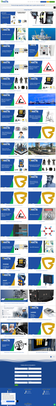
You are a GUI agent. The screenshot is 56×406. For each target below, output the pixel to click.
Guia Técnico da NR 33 (42, 221)
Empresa (16, 370)
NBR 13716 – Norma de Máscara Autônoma (42, 123)
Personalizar (4, 401)
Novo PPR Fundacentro (42, 254)
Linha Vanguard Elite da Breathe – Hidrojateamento (14, 90)
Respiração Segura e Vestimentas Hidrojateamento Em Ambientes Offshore (14, 352)
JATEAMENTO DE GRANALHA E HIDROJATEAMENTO (42, 205)
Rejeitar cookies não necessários (10, 401)
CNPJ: (29, 374)
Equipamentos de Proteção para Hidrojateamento (41, 172)
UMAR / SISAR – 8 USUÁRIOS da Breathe (14, 74)
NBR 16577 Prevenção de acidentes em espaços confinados (14, 221)
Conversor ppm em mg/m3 (41, 41)
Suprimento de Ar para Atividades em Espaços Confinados (14, 25)
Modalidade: (16, 381)
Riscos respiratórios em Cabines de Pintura (41, 270)
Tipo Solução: (29, 381)
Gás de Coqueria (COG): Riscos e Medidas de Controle (42, 156)
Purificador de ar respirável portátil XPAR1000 (14, 270)
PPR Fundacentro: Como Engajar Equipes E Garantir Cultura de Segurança (14, 41)
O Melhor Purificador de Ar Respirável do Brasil (14, 123)
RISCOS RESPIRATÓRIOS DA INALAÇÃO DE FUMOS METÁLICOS (14, 205)
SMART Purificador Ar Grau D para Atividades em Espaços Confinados (14, 172)
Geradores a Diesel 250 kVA (41, 303)
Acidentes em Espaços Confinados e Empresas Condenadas (42, 74)
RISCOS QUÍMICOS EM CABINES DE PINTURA (42, 352)
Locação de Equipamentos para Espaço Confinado (14, 254)
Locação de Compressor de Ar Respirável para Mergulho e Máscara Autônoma (14, 303)
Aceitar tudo (8, 403)
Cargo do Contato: (17, 374)
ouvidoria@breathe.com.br (47, 394)
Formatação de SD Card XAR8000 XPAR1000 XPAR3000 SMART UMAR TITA (42, 319)
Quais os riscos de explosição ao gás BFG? (14, 156)
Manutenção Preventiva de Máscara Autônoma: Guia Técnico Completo (42, 25)
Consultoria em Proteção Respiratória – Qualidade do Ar (14, 319)
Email (15, 377)
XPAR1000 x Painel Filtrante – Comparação (41, 90)
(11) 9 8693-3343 (10, 405)
